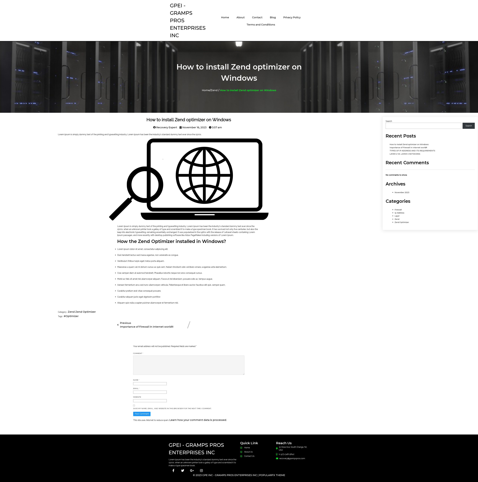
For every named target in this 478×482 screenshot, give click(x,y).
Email (136, 388)
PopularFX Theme (272, 475)
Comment (138, 353)
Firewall (398, 210)
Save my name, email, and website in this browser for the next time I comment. (172, 408)
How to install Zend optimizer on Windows (409, 144)
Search (389, 121)
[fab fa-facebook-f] (173, 470)
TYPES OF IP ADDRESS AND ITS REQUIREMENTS (412, 151)
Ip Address (399, 213)
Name (136, 380)
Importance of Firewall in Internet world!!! (408, 147)
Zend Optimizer (85, 311)
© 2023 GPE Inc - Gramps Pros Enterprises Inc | (226, 475)
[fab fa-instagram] (201, 470)
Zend (214, 90)
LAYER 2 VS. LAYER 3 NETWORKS (405, 154)
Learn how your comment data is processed (197, 419)
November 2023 (402, 192)
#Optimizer (71, 316)
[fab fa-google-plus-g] (192, 470)
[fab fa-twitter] (182, 470)
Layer (397, 216)
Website (137, 397)
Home (206, 90)
